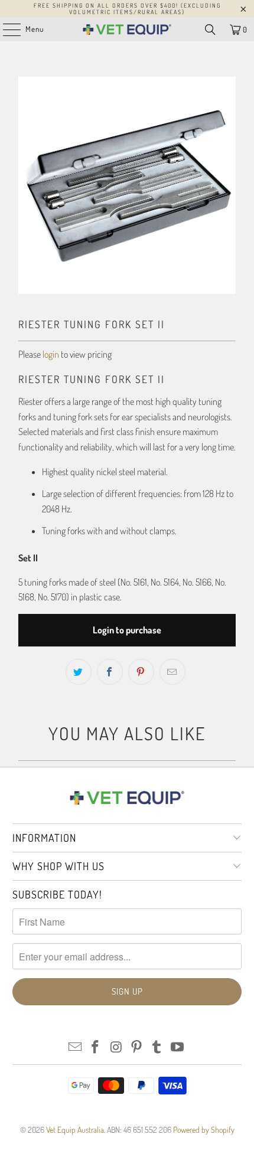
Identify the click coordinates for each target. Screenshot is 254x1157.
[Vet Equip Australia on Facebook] (96, 1047)
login (51, 354)
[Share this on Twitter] (79, 672)
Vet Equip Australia (75, 1130)
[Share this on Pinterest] (141, 672)
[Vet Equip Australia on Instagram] (116, 1047)
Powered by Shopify (204, 1130)
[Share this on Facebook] (110, 672)
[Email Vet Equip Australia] (75, 1047)
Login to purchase (127, 630)
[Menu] (5, 29)
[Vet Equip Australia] (127, 29)
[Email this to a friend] (172, 672)
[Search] (210, 29)
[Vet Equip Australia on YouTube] (178, 1047)
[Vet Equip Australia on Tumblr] (157, 1047)
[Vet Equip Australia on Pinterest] (137, 1047)
